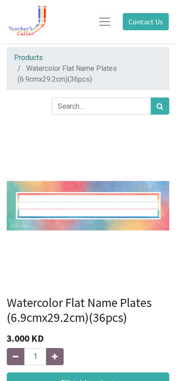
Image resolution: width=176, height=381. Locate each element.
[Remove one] (15, 356)
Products (28, 57)
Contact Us (146, 21)
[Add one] (55, 356)
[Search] (160, 106)
